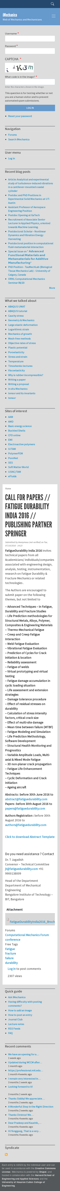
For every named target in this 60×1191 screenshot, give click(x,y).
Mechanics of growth (20, 334)
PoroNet (13, 458)
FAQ (10, 1033)
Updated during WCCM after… (25, 1062)
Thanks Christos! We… (21, 1115)
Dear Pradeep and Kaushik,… (24, 1123)
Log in (12, 969)
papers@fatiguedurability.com (25, 808)
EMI (10, 439)
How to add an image (20, 1010)
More (52, 288)
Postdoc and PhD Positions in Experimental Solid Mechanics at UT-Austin (29, 198)
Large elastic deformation (23, 325)
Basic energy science (20, 426)
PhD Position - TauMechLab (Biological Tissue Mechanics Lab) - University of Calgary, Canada (30, 270)
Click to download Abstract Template (30, 837)
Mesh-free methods (19, 338)
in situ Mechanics (18, 388)
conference (12, 939)
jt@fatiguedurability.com (21, 869)
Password (10, 46)
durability (11, 963)
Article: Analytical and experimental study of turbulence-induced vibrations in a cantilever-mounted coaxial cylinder (30, 185)
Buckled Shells (16, 430)
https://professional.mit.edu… (25, 1070)
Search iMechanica (18, 139)
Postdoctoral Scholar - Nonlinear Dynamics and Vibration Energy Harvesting (27, 235)
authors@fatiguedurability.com (25, 825)
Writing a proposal (18, 384)
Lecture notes (16, 1024)
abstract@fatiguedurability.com (26, 799)
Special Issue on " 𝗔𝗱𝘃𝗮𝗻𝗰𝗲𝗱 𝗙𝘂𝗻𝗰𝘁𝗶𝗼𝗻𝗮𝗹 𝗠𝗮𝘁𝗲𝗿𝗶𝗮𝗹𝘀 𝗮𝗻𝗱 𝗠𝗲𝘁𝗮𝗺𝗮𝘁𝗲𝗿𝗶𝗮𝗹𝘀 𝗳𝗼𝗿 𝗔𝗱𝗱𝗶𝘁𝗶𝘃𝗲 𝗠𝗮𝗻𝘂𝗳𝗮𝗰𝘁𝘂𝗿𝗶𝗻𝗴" (28, 257)
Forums (12, 134)
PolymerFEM (15, 453)
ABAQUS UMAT (16, 306)
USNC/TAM (14, 471)
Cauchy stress (16, 315)
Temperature (16, 361)
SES (10, 462)
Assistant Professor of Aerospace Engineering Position (26, 209)
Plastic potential (17, 347)
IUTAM (12, 449)
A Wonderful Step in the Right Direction (30, 1106)
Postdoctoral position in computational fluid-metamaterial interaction (30, 245)
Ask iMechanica (16, 997)
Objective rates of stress (22, 343)
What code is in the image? (20, 77)
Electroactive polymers (21, 444)
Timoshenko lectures (20, 366)
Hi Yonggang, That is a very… (24, 1131)
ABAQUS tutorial (17, 311)
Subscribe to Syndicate (6, 1154)
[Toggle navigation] (53, 16)
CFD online (14, 435)
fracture (10, 953)
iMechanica (10, 15)
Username (11, 33)
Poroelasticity (16, 352)
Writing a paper (17, 379)
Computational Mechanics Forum (27, 935)
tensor (12, 398)
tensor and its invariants (21, 393)
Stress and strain (17, 356)
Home (8, 488)
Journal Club (15, 1019)
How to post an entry (20, 1015)
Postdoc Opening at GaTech (24, 215)
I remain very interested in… (24, 1078)
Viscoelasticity (16, 370)
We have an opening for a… (23, 1054)
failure (9, 958)
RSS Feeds (14, 1028)
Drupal (42, 1171)
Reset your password (20, 116)
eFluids (12, 476)
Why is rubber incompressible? (25, 375)
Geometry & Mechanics (21, 320)
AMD (10, 421)
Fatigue (10, 949)
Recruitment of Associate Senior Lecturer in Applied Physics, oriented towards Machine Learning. (29, 223)
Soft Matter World (18, 467)
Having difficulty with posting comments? (25, 1003)
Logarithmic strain (18, 329)
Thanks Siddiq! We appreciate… (26, 1098)
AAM (10, 417)
